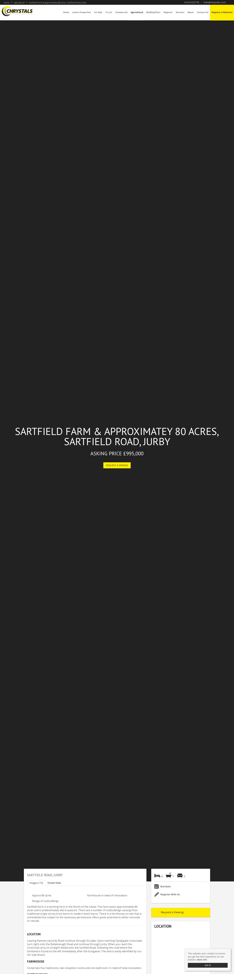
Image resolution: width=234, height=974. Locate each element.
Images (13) (36, 883)
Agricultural (137, 12)
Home (66, 12)
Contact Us (202, 12)
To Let (108, 12)
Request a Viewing (117, 465)
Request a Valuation (222, 12)
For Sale (98, 12)
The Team (190, 22)
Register (168, 12)
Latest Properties (81, 12)
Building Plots (153, 12)
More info (202, 959)
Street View (54, 883)
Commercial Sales (121, 22)
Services (180, 12)
